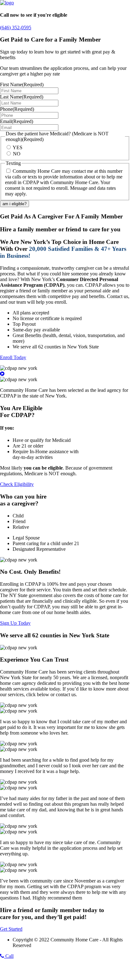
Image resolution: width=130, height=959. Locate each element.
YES (17, 147)
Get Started (11, 929)
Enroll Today (13, 357)
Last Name (21, 96)
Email (16, 121)
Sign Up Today (15, 623)
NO (17, 153)
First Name (22, 84)
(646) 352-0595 (15, 27)
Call (9, 956)
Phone (17, 109)
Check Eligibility (17, 484)
